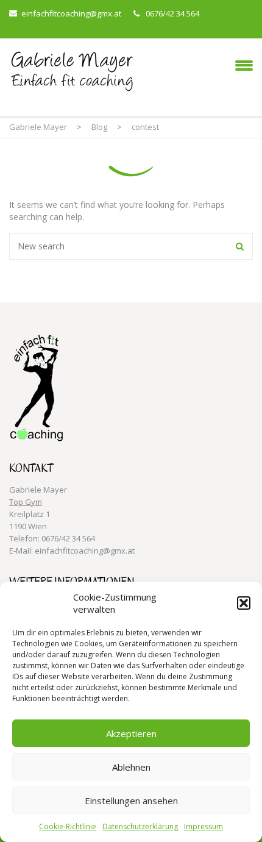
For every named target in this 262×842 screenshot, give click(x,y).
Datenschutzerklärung (140, 826)
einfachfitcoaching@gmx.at (71, 13)
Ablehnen (131, 767)
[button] (244, 603)
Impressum (203, 826)
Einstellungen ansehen (131, 800)
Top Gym (25, 501)
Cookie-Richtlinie (67, 826)
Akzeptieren (131, 733)
